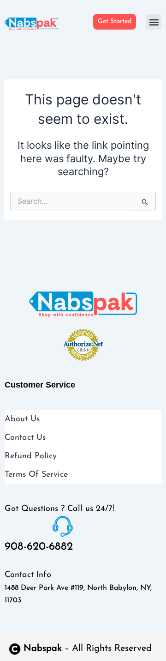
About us (22, 419)
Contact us (25, 438)
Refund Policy (31, 456)
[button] (153, 22)
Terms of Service (36, 475)
